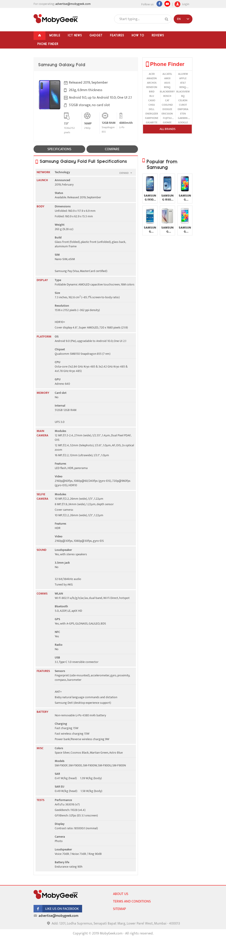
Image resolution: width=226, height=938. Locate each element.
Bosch (167, 96)
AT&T (183, 83)
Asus (167, 83)
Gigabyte (151, 122)
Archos (151, 83)
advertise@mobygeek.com (73, 3)
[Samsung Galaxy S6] (167, 222)
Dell (151, 109)
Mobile (54, 35)
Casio (151, 100)
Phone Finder (47, 44)
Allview (183, 74)
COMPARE (112, 149)
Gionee (167, 122)
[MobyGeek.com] (56, 19)
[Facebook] (159, 4)
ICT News (75, 35)
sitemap (119, 909)
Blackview (183, 91)
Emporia (183, 109)
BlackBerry (167, 91)
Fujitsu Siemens (167, 118)
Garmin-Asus (183, 118)
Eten (183, 113)
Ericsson (167, 113)
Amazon (152, 78)
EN (179, 18)
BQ (183, 96)
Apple (182, 78)
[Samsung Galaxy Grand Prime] (185, 222)
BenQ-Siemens (183, 87)
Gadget (95, 35)
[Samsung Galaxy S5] (185, 190)
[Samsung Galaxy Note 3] (150, 222)
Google (183, 122)
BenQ (167, 87)
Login (185, 4)
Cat (167, 100)
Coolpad (167, 105)
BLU (151, 96)
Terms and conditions (132, 901)
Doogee (167, 109)
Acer (152, 74)
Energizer (151, 113)
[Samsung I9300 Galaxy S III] (167, 190)
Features (117, 35)
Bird (151, 91)
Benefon (151, 87)
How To (138, 35)
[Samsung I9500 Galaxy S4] (150, 190)
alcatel (167, 74)
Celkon (182, 100)
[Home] (39, 35)
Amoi (167, 78)
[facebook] (58, 911)
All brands (167, 128)
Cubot (183, 105)
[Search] (166, 19)
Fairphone (151, 118)
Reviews (158, 35)
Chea (152, 105)
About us (120, 894)
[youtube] (167, 4)
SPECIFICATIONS (59, 149)
